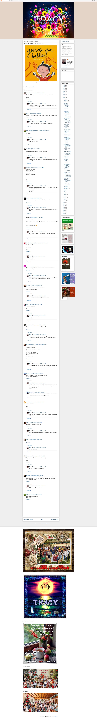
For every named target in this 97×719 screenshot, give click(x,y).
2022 (64, 91)
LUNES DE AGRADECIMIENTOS (67, 109)
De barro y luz (29, 456)
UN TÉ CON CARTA (66, 160)
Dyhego (27, 494)
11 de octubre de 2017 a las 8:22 (38, 93)
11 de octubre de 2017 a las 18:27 (38, 324)
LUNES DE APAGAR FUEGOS (66, 142)
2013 (64, 207)
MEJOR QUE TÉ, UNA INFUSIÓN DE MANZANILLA (67, 121)
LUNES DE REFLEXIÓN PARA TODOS (67, 184)
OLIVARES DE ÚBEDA (66, 127)
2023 (64, 89)
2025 (64, 86)
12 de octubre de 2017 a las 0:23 (39, 430)
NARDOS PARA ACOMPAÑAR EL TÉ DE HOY (67, 138)
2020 (64, 94)
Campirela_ (28, 475)
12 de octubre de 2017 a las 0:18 (39, 363)
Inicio (42, 519)
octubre (65, 103)
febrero (65, 199)
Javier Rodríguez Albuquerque (31, 130)
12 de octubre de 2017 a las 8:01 (38, 392)
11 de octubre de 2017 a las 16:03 (36, 217)
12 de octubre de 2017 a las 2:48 (39, 466)
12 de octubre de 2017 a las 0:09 (39, 207)
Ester (27, 113)
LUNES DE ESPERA (66, 162)
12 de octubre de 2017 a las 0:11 (39, 231)
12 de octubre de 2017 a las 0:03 (39, 121)
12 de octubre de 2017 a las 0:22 (39, 412)
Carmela (27, 373)
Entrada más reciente (28, 519)
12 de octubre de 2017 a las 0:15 (39, 315)
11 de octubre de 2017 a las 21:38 (35, 439)
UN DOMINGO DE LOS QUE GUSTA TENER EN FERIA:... (67, 166)
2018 (64, 97)
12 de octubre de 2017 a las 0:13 (39, 275)
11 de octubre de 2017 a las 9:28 (35, 113)
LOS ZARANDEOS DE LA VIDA (67, 130)
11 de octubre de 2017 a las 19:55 (39, 344)
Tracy (30, 103)
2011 (64, 210)
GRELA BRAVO (66, 178)
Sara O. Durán (29, 265)
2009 (64, 213)
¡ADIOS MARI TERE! (66, 132)
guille (27, 422)
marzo (65, 197)
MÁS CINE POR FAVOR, (66, 119)
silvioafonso (28, 167)
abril (65, 196)
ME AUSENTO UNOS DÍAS (66, 112)
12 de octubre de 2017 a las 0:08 (39, 185)
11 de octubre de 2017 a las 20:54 (35, 422)
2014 (64, 205)
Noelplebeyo (28, 402)
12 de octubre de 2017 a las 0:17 (39, 334)
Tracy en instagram (65, 41)
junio (65, 193)
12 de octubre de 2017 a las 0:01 (39, 103)
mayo (65, 194)
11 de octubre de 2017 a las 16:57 (35, 285)
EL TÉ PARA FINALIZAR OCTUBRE (66, 105)
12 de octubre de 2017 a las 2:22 (37, 475)
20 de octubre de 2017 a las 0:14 (35, 494)
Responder (28, 98)
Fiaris (27, 439)
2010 (64, 211)
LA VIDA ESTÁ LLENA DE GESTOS (66, 157)
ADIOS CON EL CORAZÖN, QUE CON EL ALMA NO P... (67, 146)
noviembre (66, 101)
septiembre (66, 188)
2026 (64, 85)
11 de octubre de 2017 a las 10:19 (43, 130)
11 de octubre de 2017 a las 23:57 (38, 456)
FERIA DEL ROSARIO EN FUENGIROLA (67, 169)
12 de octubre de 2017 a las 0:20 (39, 383)
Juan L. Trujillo (29, 324)
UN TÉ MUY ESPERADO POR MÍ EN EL (67, 180)
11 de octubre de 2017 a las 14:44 (37, 167)
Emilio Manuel (28, 93)
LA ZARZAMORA (29, 344)
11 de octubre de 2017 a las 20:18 (36, 373)
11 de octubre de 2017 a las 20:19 (37, 402)
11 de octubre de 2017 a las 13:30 (33, 148)
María (27, 304)
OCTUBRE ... (66, 186)
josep (27, 198)
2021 (64, 92)
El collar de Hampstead (30, 242)
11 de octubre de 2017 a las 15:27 (35, 198)
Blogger (56, 716)
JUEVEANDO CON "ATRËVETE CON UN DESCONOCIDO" (67, 115)
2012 (64, 208)
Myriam (27, 285)
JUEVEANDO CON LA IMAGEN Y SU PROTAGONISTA (67, 175)
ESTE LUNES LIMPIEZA (66, 125)
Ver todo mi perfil (65, 67)
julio (65, 191)
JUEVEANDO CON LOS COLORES (67, 154)
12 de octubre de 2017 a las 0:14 (39, 295)
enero (65, 200)
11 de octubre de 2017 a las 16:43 (38, 265)
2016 (64, 202)
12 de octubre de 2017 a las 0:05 (39, 157)
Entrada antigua (54, 519)
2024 (64, 88)
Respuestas (30, 101)
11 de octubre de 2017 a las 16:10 (41, 242)
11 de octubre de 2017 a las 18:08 (35, 304)
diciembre (66, 100)
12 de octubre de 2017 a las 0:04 (39, 139)
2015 (64, 204)
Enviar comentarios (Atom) (43, 523)
